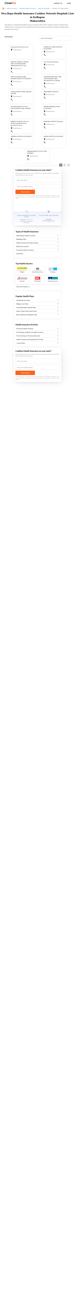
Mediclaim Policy (21, 239)
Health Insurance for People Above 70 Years (29, 339)
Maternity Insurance (22, 246)
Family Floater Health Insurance (25, 235)
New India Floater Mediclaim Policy (26, 315)
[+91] (54, 55)
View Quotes (25, 192)
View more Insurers (22, 286)
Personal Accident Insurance (25, 250)
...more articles (20, 343)
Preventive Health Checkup (24, 328)
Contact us (58, 3)
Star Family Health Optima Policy (26, 307)
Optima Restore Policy (23, 300)
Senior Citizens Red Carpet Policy (26, 311)
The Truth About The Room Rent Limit (28, 336)
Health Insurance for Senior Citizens (27, 243)
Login (69, 3)
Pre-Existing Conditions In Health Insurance (29, 332)
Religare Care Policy (22, 304)
